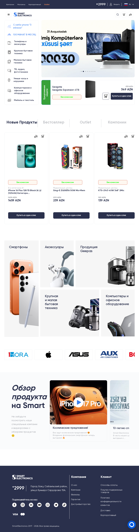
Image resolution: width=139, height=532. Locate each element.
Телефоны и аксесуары (20, 42)
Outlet (47, 4)
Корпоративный (35, 4)
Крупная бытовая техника (23, 52)
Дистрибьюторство (81, 504)
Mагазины (21, 4)
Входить (117, 4)
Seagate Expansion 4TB (65, 90)
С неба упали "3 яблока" (22, 26)
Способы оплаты (109, 485)
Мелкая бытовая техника (22, 61)
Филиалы (75, 495)
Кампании (10, 4)
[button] (81, 71)
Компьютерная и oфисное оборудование (22, 90)
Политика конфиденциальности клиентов (111, 501)
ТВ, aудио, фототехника (21, 70)
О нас (74, 485)
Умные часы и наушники (21, 80)
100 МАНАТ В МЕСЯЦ (24, 35)
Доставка (105, 511)
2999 (101, 4)
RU (130, 4)
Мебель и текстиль (24, 100)
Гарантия (75, 499)
